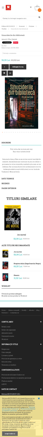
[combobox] (21, 18)
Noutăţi (24, 310)
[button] (2, 132)
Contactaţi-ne (14, 313)
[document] (21, 417)
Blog (37, 310)
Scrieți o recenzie (9, 53)
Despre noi (5, 349)
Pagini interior (9, 188)
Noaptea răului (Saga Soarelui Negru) (27, 264)
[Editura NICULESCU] (8, 7)
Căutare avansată (13, 310)
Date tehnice (8, 178)
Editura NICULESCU (8, 26)
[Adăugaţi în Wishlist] (4, 73)
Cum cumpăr (6, 352)
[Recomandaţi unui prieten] (10, 73)
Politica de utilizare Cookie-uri (18, 408)
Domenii (22, 26)
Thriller (4, 29)
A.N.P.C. (4, 384)
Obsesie (16, 275)
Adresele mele (7, 333)
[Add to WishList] (38, 238)
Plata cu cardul (7, 381)
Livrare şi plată (7, 355)
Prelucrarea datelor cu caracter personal (16, 378)
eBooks (31, 310)
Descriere (6, 143)
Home (4, 310)
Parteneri (5, 313)
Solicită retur (6, 362)
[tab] (21, 142)
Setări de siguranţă (9, 330)
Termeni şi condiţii (9, 365)
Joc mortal (21, 235)
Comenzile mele (8, 336)
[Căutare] (39, 17)
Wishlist (31, 7)
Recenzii (5, 183)
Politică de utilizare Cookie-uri (13, 375)
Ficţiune (31, 26)
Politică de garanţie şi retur (12, 359)
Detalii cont (6, 327)
